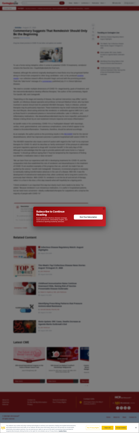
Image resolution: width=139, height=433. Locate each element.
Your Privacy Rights (93, 428)
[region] (69, 428)
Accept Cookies (121, 428)
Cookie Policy (63, 431)
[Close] (136, 428)
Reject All (108, 428)
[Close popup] (104, 209)
